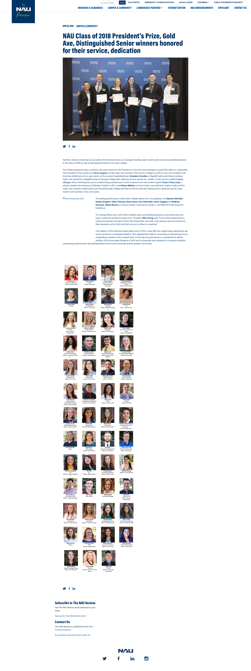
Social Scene (186, 2)
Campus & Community (120, 8)
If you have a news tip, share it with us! (72, 634)
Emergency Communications (159, 2)
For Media (202, 2)
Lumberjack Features (149, 8)
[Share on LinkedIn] (74, 146)
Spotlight (223, 8)
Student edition (177, 8)
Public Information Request (228, 2)
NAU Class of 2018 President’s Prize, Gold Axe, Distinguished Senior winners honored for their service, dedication (123, 43)
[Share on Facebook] (69, 146)
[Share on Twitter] (64, 146)
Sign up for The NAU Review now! (70, 615)
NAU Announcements (201, 8)
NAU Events (134, 2)
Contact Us (240, 8)
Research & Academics (90, 8)
